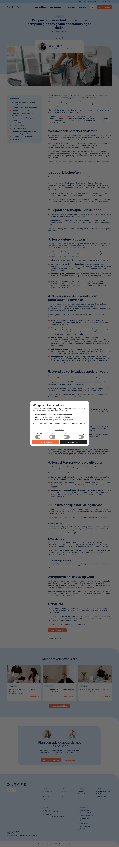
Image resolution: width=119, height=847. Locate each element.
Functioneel (52, 434)
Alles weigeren (73, 442)
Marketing (81, 434)
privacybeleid (80, 423)
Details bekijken (59, 430)
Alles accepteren (45, 442)
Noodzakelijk (38, 434)
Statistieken (66, 434)
